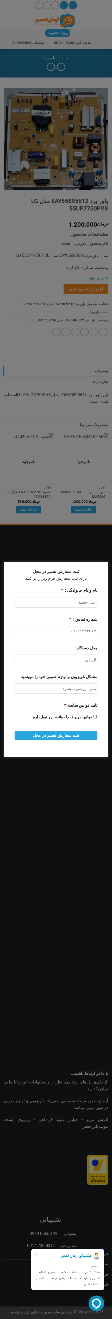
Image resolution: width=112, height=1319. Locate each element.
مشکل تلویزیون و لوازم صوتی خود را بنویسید (59, 676)
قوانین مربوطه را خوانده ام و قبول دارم (62, 717)
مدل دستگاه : (85, 647)
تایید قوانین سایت (80, 705)
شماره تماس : (83, 619)
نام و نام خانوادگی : (79, 590)
